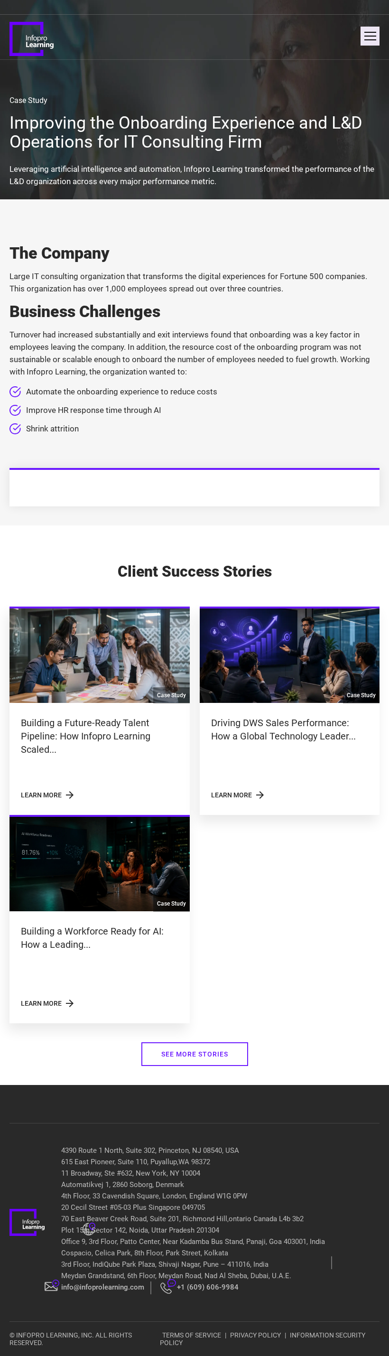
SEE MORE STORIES (194, 1054)
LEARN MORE (48, 795)
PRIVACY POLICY (255, 1335)
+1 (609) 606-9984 (208, 1287)
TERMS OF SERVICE (191, 1335)
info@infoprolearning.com (102, 1287)
